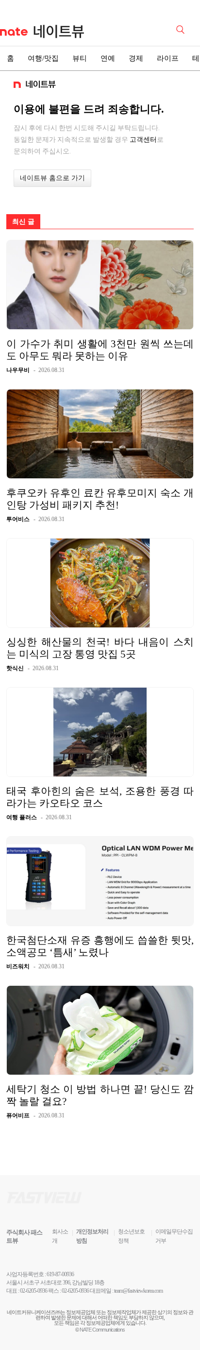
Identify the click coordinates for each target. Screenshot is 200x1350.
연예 (107, 58)
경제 (136, 58)
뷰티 (79, 58)
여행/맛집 (43, 58)
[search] (182, 28)
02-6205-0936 (33, 1290)
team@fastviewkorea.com (138, 1290)
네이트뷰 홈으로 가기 (52, 178)
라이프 (168, 58)
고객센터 (143, 139)
